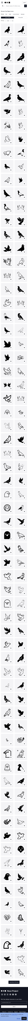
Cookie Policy (14, 1014)
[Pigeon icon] (7, 29)
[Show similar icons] (11, 33)
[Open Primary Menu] (2, 2)
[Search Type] (3, 6)
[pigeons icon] (21, 207)
